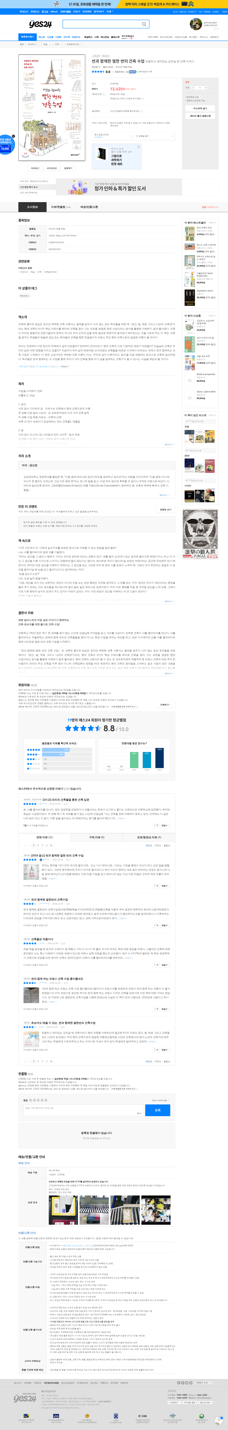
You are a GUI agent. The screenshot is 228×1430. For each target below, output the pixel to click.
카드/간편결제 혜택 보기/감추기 (141, 111)
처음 (25, 845)
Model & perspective (206, 374)
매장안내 (76, 37)
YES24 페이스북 (182, 1383)
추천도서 (203, 37)
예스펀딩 (105, 37)
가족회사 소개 (204, 1383)
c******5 (189, 421)
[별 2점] (30, 1100)
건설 (187, 426)
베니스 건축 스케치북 (206, 245)
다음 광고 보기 (217, 28)
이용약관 (37, 1383)
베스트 (42, 37)
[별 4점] (34, 1100)
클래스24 (115, 37)
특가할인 (193, 37)
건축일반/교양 (72, 44)
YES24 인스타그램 (190, 1383)
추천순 (158, 845)
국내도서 (32, 44)
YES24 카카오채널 (178, 1383)
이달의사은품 (181, 37)
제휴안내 (104, 1383)
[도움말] (103, 94)
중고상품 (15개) (100, 135)
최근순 (149, 845)
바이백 (67, 37)
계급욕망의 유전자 (205, 291)
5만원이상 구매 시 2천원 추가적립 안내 (142, 98)
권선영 (95, 67)
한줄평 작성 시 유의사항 (168, 1100)
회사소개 (17, 1383)
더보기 (211, 222)
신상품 (50, 37)
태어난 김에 (116, 156)
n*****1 (189, 480)
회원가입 (182, 12)
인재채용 (27, 1383)
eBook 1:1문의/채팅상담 (199, 1398)
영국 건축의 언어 (204, 228)
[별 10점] (45, 1100)
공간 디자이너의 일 (205, 338)
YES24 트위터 (186, 1383)
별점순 (167, 845)
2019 (187, 456)
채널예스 (88, 37)
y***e (42, 943)
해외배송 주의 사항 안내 (200, 97)
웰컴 (22, 44)
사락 (96, 37)
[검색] (144, 24)
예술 (45, 44)
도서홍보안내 (82, 1383)
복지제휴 (114, 1383)
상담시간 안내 (205, 1403)
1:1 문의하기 (175, 1403)
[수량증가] (206, 88)
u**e (42, 1027)
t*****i (188, 450)
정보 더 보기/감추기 (112, 71)
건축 (57, 44)
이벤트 (58, 37)
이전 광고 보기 (214, 28)
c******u (43, 983)
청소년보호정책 (67, 1383)
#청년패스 (24, 296)
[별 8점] (41, 1100)
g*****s (46, 860)
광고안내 (94, 1383)
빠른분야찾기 (27, 36)
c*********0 (44, 904)
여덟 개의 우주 (203, 356)
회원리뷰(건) (122, 72)
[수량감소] (193, 88)
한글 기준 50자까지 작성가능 (39, 1108)
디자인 (188, 485)
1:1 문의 (86, 1245)
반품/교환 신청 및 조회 (72, 1245)
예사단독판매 (166, 37)
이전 (29, 845)
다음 (47, 845)
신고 (66, 804)
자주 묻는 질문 (190, 1403)
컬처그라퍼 (108, 67)
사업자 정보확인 (104, 1401)
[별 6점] (38, 1100)
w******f (43, 804)
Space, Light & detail (206, 392)
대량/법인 (214, 37)
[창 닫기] (137, 147)
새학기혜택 (153, 37)
